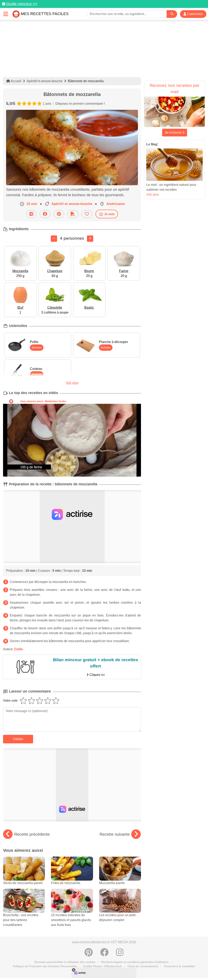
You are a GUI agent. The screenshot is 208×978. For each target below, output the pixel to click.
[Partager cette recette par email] (31, 214)
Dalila (18, 649)
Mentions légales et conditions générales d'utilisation (135, 962)
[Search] (172, 14)
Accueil (15, 81)
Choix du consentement (143, 966)
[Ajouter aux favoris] (86, 214)
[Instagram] (120, 954)
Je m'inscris (173, 132)
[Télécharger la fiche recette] (72, 214)
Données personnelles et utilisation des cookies (64, 962)
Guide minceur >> (21, 4)
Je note (109, 214)
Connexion (194, 14)
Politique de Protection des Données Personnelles (45, 966)
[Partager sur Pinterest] (59, 214)
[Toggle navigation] (5, 14)
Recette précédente (32, 834)
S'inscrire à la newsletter (179, 966)
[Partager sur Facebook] (45, 214)
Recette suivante (115, 834)
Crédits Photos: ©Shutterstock (102, 966)
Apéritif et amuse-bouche (45, 81)
